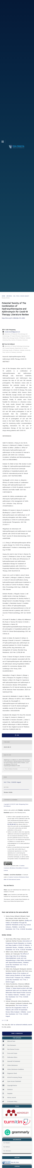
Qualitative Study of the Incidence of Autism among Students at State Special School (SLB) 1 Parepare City (18, 975)
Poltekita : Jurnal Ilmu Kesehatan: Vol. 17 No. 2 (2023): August (18, 979)
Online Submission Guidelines (15, 1069)
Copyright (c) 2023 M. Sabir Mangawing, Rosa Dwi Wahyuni (16, 805)
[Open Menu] (2, 142)
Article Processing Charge (14, 1077)
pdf (17, 735)
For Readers (6, 1143)
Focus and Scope (12, 1053)
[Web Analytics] (6, 1162)
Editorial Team (11, 1041)
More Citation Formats (11, 769)
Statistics (10, 1089)
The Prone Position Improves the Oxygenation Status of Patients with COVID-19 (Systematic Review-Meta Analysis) (17, 1008)
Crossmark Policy (12, 1101)
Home (3, 296)
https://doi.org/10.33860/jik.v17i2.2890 (13, 318)
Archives (9, 296)
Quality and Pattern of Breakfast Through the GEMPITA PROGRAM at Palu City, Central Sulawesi (19, 923)
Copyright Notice (12, 1085)
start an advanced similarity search (21, 1025)
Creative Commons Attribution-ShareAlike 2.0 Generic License (16, 868)
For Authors (6, 1147)
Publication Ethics (12, 1057)
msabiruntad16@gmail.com (12, 332)
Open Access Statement (14, 1081)
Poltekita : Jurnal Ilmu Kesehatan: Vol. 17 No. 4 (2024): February (17, 964)
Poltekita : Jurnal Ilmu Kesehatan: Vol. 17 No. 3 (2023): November (19, 928)
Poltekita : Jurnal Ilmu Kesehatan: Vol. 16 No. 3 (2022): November (19, 948)
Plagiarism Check (12, 1073)
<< (2, 1020)
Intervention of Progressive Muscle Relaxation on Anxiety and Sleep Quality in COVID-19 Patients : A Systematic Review (19, 944)
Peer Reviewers (11, 1045)
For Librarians (7, 1151)
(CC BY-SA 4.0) (12, 824)
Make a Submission (17, 1033)
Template (9, 1093)
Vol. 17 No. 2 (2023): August (21, 296)
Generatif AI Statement (13, 1061)
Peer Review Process (13, 1049)
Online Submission (12, 1065)
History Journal (11, 1097)
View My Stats (15, 1162)
